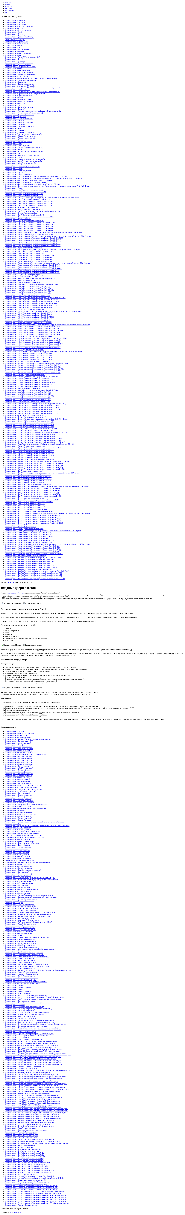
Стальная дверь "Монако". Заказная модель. (21, 907)
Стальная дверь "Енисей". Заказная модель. (21, 910)
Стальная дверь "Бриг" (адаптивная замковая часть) (24, 282)
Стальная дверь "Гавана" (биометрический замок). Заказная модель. (30, 1020)
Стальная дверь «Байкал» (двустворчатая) (20, 136)
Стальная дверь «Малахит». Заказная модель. (21, 974)
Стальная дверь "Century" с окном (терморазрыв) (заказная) (26, 937)
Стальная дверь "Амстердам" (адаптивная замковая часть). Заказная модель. (33, 1057)
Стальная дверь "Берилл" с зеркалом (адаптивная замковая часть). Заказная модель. (35, 1076)
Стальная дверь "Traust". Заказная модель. (20, 958)
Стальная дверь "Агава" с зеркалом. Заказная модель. (24, 955)
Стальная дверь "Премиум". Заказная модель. (21, 1136)
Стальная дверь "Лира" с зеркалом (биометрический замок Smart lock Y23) (32, 494)
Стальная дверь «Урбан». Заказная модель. (20, 980)
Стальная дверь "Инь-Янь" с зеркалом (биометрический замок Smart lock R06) (33, 573)
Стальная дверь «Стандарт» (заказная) (19, 747)
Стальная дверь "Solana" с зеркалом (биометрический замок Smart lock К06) (32, 346)
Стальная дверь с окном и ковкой (17, 43)
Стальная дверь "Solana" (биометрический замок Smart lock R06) (28, 359)
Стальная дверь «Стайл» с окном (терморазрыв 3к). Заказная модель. (30, 912)
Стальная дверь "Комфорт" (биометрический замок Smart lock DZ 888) (31, 429)
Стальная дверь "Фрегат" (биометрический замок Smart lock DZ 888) (30, 382)
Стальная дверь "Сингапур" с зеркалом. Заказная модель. (26, 1130)
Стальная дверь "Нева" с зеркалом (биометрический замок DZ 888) (29, 1170)
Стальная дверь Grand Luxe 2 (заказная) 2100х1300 (23, 789)
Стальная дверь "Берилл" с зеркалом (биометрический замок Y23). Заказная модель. (36, 1087)
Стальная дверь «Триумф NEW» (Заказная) (21, 787)
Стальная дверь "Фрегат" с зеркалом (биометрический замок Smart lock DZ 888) (34, 369)
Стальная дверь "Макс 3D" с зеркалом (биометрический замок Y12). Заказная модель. (36, 1111)
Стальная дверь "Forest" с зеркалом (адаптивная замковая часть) (28, 542)
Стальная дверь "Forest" (13, 169)
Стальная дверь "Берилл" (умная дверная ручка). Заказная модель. (29, 1080)
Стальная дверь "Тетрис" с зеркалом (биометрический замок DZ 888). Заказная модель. (37, 1203)
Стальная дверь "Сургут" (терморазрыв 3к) (21, 213)
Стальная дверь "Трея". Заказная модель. (20, 905)
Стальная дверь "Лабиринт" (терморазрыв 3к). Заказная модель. (28, 914)
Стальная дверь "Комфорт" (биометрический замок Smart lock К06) (29, 423)
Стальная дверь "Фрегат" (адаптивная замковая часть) (25, 375)
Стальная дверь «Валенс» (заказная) (18, 893)
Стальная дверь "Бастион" (14, 985)
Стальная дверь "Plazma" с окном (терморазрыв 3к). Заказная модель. (30, 1139)
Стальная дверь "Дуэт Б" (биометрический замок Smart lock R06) (29, 502)
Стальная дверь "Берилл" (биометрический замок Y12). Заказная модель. (31, 1082)
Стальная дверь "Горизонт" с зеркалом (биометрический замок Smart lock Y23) (34, 467)
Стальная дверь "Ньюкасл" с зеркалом (19, 107)
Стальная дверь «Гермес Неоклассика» (19, 95)
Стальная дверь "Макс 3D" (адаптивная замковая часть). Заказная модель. (32, 1095)
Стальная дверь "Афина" (14, 935)
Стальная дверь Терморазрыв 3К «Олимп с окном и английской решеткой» (32, 92)
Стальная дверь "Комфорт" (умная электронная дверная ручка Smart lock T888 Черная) (36, 419)
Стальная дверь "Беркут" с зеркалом (18, 174)
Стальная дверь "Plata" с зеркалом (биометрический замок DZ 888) (29, 201)
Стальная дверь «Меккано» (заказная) (19, 883)
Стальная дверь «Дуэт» (13, 45)
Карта (7, 12)
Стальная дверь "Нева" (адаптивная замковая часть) (24, 1149)
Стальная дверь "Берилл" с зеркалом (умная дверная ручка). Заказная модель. (33, 1078)
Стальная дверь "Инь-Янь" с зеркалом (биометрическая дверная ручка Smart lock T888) (37, 571)
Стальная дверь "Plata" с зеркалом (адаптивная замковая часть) (28, 199)
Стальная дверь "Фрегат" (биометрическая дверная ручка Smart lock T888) (32, 377)
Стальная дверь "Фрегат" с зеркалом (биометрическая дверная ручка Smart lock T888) (36, 363)
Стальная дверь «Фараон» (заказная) (18, 874)
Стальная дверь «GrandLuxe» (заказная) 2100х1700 (23, 785)
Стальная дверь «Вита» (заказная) (17, 793)
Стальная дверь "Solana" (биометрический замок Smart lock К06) (28, 357)
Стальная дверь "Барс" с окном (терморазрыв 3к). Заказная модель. (29, 1034)
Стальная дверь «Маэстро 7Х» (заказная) (20, 733)
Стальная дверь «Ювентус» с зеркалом (19, 101)
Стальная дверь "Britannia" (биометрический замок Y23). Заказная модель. (32, 1114)
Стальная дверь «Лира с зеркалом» (18, 70)
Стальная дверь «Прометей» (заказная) (19, 764)
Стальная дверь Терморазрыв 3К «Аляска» (20, 67)
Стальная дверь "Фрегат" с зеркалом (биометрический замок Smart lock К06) (33, 373)
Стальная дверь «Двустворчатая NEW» (19, 741)
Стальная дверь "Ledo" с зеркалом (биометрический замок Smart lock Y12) (32, 405)
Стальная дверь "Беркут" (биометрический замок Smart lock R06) (29, 230)
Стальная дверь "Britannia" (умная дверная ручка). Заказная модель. (29, 1120)
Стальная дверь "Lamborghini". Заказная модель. (22, 920)
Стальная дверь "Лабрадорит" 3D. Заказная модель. (24, 207)
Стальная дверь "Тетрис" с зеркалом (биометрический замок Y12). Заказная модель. (35, 1199)
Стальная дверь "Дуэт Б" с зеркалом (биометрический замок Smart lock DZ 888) (34, 523)
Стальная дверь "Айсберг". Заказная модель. (21, 1134)
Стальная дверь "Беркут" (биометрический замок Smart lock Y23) (29, 226)
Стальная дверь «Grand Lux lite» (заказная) (20, 814)
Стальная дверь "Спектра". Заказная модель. (21, 1138)
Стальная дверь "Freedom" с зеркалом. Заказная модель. (25, 1066)
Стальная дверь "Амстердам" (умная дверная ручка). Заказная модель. (30, 1059)
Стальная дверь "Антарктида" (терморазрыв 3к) (22, 167)
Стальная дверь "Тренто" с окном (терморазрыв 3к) (24, 113)
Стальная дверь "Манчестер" (15, 130)
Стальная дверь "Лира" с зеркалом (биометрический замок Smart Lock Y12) (32, 492)
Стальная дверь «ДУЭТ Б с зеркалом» (19, 63)
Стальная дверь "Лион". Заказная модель (20, 1001)
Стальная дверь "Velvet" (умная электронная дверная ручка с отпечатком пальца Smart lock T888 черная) (43, 311)
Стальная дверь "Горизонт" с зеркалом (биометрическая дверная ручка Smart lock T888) (37, 461)
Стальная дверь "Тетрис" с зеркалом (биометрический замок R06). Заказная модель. (35, 1195)
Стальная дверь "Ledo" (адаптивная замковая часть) (24, 388)
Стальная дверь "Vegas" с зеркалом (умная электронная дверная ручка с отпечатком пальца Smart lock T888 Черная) (47, 263)
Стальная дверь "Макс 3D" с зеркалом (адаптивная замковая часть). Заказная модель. (36, 1113)
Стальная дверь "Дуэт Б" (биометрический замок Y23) (25, 506)
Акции (7, 4)
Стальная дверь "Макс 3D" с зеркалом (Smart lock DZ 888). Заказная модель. (33, 1107)
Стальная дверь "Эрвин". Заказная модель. (20, 960)
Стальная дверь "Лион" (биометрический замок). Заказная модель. (29, 1003)
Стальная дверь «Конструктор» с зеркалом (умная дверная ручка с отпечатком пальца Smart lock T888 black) (44, 178)
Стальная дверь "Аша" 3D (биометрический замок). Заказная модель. (30, 1047)
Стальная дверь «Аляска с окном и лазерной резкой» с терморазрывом (31, 78)
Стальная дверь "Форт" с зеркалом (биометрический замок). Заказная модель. (33, 999)
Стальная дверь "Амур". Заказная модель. (20, 930)
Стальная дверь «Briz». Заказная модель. (20, 945)
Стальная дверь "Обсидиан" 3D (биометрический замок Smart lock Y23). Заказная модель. (38, 1055)
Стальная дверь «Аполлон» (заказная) (19, 752)
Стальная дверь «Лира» (13, 69)
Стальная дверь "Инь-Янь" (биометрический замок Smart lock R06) (29, 559)
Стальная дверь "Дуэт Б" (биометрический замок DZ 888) (26, 509)
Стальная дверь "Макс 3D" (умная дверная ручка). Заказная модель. (30, 1099)
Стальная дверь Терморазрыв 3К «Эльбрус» (21, 86)
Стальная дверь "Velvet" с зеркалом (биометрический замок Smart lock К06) (32, 332)
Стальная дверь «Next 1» (14, 28)
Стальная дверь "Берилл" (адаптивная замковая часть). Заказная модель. (31, 1074)
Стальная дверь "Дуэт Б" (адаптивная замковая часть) (24, 498)
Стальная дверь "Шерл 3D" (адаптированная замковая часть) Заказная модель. (33, 1049)
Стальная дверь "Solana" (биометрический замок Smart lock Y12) (28, 353)
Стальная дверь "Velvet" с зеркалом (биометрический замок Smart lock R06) (32, 334)
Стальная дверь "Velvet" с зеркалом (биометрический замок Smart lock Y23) (32, 328)
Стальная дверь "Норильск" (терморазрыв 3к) (22, 155)
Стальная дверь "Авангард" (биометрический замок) (24, 1007)
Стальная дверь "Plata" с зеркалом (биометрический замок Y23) (28, 205)
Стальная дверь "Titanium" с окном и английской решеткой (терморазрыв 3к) (33, 111)
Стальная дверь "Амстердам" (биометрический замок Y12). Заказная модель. (33, 1061)
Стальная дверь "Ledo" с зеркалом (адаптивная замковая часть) (28, 402)
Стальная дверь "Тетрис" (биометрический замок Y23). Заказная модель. (31, 1190)
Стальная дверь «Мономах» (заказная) (19, 760)
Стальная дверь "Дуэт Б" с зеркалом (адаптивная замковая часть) (28, 511)
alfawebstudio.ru (15, 1212)
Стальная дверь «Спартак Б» (15, 24)
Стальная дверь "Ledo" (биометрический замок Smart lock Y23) (28, 394)
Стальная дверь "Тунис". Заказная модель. (20, 926)
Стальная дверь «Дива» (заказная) (17, 778)
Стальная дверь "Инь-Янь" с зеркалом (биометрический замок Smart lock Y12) (33, 575)
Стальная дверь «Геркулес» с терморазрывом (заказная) (25, 754)
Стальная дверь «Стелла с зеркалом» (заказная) (22, 831)
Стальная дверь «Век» (13, 824)
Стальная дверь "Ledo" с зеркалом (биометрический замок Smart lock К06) (32, 413)
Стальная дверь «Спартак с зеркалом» (19, 26)
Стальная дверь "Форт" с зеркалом (17, 993)
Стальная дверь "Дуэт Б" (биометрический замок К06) (25, 504)
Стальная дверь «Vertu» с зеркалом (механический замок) (26, 982)
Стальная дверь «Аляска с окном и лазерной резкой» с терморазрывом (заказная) (34, 822)
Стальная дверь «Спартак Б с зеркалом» (19, 72)
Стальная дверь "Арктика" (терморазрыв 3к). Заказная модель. (28, 739)
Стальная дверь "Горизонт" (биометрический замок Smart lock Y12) (29, 454)
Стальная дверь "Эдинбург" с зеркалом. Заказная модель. (26, 995)
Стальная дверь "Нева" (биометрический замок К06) (24, 1159)
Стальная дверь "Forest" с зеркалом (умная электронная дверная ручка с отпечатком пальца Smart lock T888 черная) (47, 544)
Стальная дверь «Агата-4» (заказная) (18, 751)
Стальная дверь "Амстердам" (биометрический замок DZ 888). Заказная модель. (34, 1064)
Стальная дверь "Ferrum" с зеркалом (18, 991)
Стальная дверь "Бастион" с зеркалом (19, 987)
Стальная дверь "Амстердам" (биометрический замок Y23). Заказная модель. (33, 1062)
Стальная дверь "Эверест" (14, 128)
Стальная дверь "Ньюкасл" (15, 109)
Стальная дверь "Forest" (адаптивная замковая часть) (24, 529)
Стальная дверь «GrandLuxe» (15, 61)
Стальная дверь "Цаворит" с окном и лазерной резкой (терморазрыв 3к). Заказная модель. (38, 1070)
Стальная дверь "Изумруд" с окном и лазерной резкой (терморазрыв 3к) (31, 1028)
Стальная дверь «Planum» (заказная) (18, 858)
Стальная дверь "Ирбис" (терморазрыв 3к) (20, 280)
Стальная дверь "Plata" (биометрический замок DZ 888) (25, 192)
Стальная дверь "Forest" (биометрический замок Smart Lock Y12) (28, 536)
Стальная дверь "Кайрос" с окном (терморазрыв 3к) (24, 275)
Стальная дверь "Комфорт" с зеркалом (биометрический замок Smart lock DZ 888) (35, 442)
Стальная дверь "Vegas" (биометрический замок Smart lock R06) (28, 259)
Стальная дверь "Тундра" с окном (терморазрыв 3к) (24, 147)
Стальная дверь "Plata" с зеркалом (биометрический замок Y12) (28, 203)
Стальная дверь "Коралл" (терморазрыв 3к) (21, 276)
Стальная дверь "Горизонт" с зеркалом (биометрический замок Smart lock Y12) (34, 465)
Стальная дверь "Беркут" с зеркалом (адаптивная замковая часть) (29, 234)
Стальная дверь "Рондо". (14, 903)
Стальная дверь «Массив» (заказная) (18, 758)
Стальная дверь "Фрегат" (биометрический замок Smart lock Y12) (29, 378)
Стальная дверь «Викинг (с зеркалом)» (19, 38)
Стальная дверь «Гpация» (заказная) (18, 772)
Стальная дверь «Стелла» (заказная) (18, 829)
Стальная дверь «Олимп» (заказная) (18, 820)
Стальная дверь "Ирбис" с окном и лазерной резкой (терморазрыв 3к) (30, 278)
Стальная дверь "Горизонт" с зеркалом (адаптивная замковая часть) (29, 459)
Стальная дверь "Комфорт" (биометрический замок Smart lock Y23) (29, 427)
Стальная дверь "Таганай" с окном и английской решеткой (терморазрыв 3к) (33, 1030)
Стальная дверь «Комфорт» (15, 20)
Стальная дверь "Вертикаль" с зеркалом (19, 115)
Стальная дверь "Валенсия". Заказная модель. (21, 908)
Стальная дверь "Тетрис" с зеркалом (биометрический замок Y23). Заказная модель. (35, 1201)
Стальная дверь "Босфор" (14, 153)
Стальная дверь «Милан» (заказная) (18, 847)
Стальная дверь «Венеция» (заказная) (18, 770)
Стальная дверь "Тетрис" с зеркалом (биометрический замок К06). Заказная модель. (35, 1197)
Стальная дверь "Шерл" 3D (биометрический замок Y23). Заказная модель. (32, 1051)
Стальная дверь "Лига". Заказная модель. (20, 976)
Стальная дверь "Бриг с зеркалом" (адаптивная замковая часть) (28, 296)
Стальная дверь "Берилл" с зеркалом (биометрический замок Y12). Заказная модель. (36, 1084)
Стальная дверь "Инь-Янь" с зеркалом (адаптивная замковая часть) (29, 569)
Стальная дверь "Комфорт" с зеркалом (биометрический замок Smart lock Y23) (33, 440)
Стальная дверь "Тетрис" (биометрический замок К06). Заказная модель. (31, 1188)
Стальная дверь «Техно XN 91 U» (17, 90)
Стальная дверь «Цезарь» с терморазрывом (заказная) (24, 837)
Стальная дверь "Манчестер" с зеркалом (19, 132)
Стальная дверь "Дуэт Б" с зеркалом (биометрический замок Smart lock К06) (33, 521)
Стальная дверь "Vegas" (13, 188)
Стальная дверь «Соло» (13, 47)
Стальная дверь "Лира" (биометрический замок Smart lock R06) (28, 475)
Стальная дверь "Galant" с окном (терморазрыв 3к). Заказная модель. (30, 878)
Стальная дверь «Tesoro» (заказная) (18, 891)
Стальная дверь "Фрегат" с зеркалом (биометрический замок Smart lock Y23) (33, 367)
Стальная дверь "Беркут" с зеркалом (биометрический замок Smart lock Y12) (33, 242)
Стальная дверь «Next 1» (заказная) (18, 783)
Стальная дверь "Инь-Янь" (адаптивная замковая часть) (25, 556)
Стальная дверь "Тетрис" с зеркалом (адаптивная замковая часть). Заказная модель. (35, 1191)
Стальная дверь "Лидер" (14, 149)
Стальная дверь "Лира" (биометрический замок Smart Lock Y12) (28, 479)
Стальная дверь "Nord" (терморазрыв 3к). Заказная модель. (26, 964)
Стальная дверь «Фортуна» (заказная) (19, 776)
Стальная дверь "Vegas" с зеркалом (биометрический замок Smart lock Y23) (32, 267)
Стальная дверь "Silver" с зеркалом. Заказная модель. (24, 1039)
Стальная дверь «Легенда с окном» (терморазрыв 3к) (24, 415)
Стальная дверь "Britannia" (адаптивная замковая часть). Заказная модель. (32, 1122)
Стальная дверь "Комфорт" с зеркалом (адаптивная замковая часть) (29, 430)
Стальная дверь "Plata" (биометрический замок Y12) (24, 194)
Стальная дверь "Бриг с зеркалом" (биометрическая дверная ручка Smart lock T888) (35, 298)
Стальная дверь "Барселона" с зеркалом (19, 126)
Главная (8, 3)
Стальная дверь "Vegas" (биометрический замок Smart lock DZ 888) (29, 255)
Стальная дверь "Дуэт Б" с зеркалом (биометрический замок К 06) (29, 217)
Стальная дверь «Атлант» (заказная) (18, 737)
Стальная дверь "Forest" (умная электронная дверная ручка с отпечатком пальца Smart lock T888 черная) (43, 531)
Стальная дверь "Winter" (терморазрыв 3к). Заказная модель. (27, 966)
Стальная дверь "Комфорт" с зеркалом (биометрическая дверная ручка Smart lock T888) (37, 432)
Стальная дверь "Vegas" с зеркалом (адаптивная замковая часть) (28, 261)
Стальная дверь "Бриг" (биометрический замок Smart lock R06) (28, 294)
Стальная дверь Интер (13, 105)
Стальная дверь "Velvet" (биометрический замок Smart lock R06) (28, 321)
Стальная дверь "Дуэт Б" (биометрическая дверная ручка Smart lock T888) (32, 500)
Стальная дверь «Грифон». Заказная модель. (21, 1205)
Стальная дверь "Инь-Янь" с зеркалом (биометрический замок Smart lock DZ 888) (35, 579)
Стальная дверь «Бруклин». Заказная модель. (21, 978)
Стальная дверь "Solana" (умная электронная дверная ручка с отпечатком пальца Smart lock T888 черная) (43, 352)
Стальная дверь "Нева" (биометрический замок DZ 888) (25, 1157)
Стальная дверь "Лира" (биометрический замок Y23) (24, 209)
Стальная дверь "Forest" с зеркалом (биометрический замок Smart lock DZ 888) (34, 554)
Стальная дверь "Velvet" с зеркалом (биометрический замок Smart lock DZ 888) (34, 330)
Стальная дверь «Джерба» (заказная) (18, 868)
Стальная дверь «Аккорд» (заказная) (18, 933)
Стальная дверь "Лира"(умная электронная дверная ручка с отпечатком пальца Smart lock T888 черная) (42, 473)
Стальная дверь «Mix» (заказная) (17, 885)
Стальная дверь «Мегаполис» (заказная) (19, 803)
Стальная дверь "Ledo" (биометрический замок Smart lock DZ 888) (29, 396)
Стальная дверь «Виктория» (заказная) (19, 749)
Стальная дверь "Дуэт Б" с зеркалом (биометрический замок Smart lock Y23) (33, 519)
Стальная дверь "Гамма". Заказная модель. (20, 962)
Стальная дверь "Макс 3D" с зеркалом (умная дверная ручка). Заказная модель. (34, 1097)
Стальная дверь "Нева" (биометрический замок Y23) (24, 1155)
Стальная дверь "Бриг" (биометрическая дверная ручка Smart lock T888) (31, 284)
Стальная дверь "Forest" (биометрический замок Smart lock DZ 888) (29, 540)
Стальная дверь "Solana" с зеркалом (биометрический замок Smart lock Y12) (32, 340)
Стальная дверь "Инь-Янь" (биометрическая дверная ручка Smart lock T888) (33, 558)
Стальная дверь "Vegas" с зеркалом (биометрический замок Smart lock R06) (32, 273)
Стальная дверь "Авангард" (15, 1005)
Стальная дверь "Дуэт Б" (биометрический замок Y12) (25, 507)
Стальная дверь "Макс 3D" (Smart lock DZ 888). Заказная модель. (28, 1105)
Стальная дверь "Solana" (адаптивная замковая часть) (24, 350)
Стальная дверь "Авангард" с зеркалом (19, 1010)
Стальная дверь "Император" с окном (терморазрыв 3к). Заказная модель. (32, 880)
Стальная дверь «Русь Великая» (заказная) (20, 791)
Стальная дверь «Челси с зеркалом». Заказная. (22, 843)
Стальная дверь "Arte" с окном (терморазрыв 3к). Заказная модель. (29, 949)
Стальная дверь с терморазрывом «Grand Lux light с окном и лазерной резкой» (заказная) (37, 826)
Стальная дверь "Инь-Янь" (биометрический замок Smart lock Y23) (29, 565)
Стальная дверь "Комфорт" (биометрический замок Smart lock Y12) (29, 425)
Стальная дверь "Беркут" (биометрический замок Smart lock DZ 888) (30, 223)
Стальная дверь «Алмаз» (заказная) (18, 816)
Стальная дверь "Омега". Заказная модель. (20, 943)
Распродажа (9, 10)
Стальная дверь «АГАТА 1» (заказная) (19, 768)
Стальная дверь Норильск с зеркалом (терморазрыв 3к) (25, 159)
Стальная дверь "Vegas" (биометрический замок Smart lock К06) (28, 257)
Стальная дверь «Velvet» (14, 97)
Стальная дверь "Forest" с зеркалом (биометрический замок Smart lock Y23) (32, 552)
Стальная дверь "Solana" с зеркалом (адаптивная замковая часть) (28, 336)
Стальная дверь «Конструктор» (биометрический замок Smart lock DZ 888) (32, 184)
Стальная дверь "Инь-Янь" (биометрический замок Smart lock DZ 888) (31, 567)
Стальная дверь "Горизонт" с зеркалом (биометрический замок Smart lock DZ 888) (35, 469)
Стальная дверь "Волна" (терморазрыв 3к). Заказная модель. (27, 1182)
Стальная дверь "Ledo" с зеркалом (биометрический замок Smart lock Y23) (32, 407)
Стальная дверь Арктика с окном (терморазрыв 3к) (23, 134)
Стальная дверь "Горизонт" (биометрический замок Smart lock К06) (29, 452)
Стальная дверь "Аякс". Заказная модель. (20, 928)
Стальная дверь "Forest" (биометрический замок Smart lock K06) (28, 534)
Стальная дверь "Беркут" (14, 172)
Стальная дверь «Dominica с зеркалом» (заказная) (23, 870)
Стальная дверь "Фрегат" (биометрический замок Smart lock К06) (29, 384)
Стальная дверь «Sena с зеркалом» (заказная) (21, 889)
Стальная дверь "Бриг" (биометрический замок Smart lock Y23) (28, 288)
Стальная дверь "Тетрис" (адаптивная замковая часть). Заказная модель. (31, 1186)
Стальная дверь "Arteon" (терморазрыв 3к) (20, 163)
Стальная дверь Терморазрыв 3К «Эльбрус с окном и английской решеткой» (33, 88)
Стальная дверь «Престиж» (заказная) (19, 932)
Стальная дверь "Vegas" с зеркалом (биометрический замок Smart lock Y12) (32, 265)
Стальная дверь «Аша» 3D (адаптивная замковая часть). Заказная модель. (32, 1045)
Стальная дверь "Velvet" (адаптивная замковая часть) (24, 309)
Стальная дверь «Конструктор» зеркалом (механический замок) (28, 180)
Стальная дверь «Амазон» (14, 51)
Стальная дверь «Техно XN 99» (16, 76)
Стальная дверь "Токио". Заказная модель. (20, 1128)
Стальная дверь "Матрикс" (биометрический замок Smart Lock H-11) (30, 1176)
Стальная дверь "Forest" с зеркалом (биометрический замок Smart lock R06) (32, 546)
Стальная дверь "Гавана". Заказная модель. (21, 1018)
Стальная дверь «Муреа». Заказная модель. (20, 1032)
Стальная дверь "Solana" (14, 157)
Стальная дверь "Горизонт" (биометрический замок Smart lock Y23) (29, 455)
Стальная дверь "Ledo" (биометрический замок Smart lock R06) (28, 400)
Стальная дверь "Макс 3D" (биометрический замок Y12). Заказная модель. (32, 1101)
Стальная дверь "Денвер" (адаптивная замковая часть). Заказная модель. (31, 1041)
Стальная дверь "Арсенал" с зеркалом (19, 122)
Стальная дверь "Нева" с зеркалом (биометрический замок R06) (28, 1172)
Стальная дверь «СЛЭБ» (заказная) (18, 828)
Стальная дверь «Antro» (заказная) (17, 864)
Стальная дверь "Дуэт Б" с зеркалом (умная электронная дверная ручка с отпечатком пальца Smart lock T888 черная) (47, 513)
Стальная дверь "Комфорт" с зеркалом (19, 119)
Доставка (8, 8)
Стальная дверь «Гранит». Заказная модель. (21, 941)
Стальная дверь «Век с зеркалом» (17, 49)
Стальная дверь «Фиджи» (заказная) (18, 876)
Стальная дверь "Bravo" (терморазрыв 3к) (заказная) (24, 953)
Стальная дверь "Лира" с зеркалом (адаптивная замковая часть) (28, 484)
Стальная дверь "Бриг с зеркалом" (17, 146)
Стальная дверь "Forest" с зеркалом (18, 171)
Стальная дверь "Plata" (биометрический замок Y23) (24, 196)
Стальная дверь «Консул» (14, 34)
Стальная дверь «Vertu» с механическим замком (22, 984)
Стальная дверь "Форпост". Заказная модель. (21, 972)
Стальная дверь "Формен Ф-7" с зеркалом (20, 527)
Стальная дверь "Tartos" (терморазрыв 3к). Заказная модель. (27, 957)
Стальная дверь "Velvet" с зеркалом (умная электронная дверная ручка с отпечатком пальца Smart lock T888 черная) (47, 325)
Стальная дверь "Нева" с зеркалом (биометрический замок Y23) (28, 1168)
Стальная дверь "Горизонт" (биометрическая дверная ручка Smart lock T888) (33, 448)
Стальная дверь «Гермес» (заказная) (18, 806)
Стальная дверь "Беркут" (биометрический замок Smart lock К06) (29, 228)
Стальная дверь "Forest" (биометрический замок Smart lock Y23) (28, 538)
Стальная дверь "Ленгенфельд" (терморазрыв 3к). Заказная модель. (29, 1126)
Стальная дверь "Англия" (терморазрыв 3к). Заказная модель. (27, 916)
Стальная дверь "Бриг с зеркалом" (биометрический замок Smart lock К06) (32, 305)
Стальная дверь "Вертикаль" (15, 117)
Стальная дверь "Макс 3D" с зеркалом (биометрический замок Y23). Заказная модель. (36, 1109)
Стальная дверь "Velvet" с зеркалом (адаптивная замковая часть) (28, 323)
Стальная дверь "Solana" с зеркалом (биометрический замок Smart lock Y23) (32, 342)
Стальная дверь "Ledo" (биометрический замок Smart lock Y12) (28, 392)
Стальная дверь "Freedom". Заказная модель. (21, 1068)
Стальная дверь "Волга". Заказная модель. (20, 1145)
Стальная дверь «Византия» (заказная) (19, 774)
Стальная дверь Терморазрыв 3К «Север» (20, 74)
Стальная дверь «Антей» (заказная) (18, 743)
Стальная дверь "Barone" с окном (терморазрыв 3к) (24, 151)
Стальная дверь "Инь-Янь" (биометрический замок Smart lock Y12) (29, 563)
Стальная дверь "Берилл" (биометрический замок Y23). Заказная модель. (31, 1086)
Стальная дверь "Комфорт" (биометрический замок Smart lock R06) (29, 421)
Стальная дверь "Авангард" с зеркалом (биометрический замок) (28, 1009)
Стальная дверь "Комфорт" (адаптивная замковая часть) (25, 417)
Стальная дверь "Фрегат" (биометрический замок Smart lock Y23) (29, 380)
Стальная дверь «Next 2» (14, 32)
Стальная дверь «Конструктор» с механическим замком (25, 182)
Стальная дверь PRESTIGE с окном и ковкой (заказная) (25, 808)
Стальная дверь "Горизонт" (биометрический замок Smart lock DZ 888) (31, 457)
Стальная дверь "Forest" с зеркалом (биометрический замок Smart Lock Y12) (33, 550)
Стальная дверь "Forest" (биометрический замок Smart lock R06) (28, 532)
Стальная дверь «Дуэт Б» (14, 59)
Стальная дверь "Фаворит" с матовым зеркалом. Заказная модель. (29, 895)
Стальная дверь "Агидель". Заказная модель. (21, 1147)
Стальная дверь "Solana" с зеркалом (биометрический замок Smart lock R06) (32, 348)
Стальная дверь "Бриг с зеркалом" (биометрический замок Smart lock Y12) (32, 300)
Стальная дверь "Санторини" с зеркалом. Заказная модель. (26, 1026)
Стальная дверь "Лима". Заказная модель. (20, 1016)
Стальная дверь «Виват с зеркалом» (18, 53)
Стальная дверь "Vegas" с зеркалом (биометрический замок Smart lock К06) (32, 271)
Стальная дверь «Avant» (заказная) (17, 856)
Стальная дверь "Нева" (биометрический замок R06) (24, 1161)
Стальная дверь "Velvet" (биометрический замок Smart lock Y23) (28, 315)
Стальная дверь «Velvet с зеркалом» (18, 99)
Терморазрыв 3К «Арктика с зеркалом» (19, 860)
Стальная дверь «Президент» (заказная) (19, 801)
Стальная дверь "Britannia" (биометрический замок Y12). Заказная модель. (32, 1116)
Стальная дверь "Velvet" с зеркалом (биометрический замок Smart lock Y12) (32, 326)
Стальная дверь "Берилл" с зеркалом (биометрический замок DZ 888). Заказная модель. (37, 1089)
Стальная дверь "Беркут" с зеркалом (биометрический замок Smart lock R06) (33, 246)
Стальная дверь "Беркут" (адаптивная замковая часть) (24, 221)
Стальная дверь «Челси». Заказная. (18, 845)
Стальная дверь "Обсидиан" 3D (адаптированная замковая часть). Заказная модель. (35, 1053)
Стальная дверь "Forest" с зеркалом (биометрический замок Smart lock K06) (32, 548)
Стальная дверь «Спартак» (15, 22)
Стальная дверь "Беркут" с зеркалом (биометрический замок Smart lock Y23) (33, 240)
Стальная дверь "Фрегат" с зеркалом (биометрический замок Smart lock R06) (33, 371)
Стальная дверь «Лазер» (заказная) (17, 779)
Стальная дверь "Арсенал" (15, 121)
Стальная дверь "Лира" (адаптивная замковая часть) (24, 471)
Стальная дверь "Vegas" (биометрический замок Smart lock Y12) (28, 251)
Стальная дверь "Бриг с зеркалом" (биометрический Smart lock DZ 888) (31, 303)
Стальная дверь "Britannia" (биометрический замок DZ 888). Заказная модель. (33, 1118)
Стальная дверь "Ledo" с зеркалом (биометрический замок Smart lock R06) (32, 411)
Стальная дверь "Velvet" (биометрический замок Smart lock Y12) (28, 313)
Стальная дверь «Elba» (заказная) (17, 853)
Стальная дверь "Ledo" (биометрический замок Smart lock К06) (28, 398)
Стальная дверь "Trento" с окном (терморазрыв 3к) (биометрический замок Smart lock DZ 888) (39, 444)
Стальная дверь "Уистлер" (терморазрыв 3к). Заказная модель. (28, 1124)
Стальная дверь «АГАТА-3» (15, 810)
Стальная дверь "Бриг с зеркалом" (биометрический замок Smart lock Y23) (32, 301)
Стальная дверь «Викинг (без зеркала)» (19, 36)
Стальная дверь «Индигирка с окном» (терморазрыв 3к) (25, 1180)
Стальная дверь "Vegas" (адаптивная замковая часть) (24, 248)
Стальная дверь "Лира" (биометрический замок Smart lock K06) (28, 477)
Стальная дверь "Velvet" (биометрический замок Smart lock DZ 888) (29, 317)
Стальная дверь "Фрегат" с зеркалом (18, 142)
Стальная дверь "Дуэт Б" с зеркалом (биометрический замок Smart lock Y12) (33, 517)
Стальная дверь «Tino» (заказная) (17, 855)
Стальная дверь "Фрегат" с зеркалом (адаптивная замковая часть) (29, 361)
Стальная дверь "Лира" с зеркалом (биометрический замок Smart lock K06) (32, 490)
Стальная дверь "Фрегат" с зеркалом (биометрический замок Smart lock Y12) (33, 365)
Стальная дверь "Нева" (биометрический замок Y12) (24, 1153)
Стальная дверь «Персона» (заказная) (18, 812)
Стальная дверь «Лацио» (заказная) (18, 766)
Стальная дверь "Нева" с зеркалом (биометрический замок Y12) (28, 1166)
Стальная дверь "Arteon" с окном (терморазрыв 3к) (23, 161)
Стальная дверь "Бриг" (13, 144)
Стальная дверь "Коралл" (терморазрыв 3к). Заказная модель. (27, 1012)
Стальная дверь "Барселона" (15, 124)
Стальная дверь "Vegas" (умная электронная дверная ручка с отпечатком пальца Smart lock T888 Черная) (43, 249)
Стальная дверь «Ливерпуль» (15, 82)
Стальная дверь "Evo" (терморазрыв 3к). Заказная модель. (26, 1184)
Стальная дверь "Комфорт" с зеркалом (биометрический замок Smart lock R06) (33, 434)
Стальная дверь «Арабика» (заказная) (18, 866)
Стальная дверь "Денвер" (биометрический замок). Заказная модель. (30, 1043)
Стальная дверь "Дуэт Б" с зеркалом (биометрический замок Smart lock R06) (33, 515)
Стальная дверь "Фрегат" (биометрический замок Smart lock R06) (29, 386)
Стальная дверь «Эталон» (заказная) (18, 797)
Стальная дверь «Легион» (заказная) (18, 795)
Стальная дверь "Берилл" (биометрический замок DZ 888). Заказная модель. (33, 1091)
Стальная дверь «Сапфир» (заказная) (18, 818)
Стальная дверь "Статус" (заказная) (18, 951)
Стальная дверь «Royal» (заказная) (17, 887)
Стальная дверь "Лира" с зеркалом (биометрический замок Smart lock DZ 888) (33, 496)
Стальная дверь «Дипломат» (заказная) (19, 841)
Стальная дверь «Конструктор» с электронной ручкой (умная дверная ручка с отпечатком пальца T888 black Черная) (47, 186)
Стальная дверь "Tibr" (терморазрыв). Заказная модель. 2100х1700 (29, 922)
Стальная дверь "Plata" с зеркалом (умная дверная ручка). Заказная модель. (32, 211)
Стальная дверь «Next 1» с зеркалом (18, 30)
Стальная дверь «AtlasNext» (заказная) (19, 762)
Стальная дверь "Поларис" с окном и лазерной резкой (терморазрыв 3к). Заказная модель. (38, 970)
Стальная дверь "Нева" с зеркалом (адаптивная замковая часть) (28, 1163)
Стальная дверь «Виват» (14, 55)
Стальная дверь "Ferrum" (14, 989)
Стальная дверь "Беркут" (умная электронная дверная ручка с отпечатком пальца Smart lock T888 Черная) (43, 232)
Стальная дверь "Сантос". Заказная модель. (21, 899)
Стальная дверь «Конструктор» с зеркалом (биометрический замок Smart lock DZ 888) (36, 176)
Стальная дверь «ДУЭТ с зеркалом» (18, 65)
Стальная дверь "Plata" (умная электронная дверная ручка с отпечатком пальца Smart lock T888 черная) (42, 198)
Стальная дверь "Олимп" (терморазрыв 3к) (21, 138)
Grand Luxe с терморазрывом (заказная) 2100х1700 (23, 835)
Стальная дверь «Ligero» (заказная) (18, 881)
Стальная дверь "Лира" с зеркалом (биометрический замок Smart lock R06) (32, 488)
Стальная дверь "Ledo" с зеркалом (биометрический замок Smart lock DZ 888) (33, 409)
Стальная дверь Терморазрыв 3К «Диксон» (21, 80)
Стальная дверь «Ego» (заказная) (17, 872)
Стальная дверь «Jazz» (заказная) (17, 849)
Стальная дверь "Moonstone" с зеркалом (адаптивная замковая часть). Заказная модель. (36, 1143)
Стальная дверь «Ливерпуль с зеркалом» (20, 84)
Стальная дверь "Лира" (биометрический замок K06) (24, 215)
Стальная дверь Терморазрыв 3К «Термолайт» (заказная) (25, 804)
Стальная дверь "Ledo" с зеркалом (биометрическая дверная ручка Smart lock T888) (35, 404)
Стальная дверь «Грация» (14, 731)
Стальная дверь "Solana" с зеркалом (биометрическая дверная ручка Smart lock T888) (36, 338)
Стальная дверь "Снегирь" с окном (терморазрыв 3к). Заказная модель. (31, 897)
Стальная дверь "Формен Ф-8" (16, 525)
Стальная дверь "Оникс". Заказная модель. (20, 924)
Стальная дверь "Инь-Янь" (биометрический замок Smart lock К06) (29, 561)
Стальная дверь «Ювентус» (15, 103)
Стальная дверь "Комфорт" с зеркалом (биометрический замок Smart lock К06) (33, 436)
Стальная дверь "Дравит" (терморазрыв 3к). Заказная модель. (27, 1093)
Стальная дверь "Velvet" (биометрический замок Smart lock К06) (28, 319)
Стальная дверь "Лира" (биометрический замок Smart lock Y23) (28, 481)
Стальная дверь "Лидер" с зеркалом (18, 219)
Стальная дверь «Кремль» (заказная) (18, 799)
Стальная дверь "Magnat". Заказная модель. (21, 947)
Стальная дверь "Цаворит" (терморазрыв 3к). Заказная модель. (28, 1072)
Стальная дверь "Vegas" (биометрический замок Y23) (24, 253)
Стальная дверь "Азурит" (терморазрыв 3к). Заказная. (24, 1014)
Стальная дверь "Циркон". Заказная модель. (21, 1132)
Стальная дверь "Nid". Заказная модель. (19, 918)
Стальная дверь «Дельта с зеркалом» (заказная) (22, 833)
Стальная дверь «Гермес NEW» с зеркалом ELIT (22, 57)
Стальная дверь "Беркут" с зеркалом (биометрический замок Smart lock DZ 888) (34, 238)
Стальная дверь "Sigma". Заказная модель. (20, 968)
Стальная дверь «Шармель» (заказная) (19, 756)
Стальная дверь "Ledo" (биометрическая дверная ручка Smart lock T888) (31, 390)
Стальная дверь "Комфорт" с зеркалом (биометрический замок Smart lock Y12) (33, 438)
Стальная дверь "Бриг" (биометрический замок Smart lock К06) (28, 292)
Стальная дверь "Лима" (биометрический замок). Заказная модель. (29, 1022)
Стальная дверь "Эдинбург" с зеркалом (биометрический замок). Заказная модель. (35, 997)
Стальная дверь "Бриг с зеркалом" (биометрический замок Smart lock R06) (32, 307)
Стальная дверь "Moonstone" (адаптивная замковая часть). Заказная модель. (32, 1141)
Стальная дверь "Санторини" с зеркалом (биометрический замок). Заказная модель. (35, 1024)
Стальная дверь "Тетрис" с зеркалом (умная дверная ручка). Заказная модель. (33, 1193)
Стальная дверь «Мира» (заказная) (17, 839)
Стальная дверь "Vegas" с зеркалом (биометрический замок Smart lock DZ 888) (33, 269)
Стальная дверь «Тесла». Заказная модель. (20, 939)
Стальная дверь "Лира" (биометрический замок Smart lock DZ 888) (29, 482)
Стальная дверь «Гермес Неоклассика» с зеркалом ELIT (25, 94)
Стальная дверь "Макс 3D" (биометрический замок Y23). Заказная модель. (32, 1103)
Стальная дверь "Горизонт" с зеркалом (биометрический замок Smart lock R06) (34, 463)
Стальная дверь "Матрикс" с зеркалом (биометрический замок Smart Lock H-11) (34, 1178)
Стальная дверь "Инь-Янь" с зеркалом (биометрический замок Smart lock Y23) (33, 577)
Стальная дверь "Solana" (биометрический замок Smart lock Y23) (28, 355)
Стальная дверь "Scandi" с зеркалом (18, 165)
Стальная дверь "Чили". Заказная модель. (20, 1174)
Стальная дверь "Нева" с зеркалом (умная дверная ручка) (26, 1164)
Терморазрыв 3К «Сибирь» (15, 40)
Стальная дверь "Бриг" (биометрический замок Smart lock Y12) (28, 286)
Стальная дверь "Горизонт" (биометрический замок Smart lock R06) (29, 450)
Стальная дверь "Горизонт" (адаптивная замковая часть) (25, 446)
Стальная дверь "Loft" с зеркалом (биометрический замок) (26, 1035)
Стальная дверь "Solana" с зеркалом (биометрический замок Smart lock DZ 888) (34, 344)
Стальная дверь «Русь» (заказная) (17, 745)
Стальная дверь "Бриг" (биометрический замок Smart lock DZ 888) (29, 290)
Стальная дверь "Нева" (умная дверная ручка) (22, 1151)
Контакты (8, 6)
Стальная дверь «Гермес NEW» (16, 42)
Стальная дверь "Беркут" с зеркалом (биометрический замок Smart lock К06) (33, 244)
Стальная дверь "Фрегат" (14, 140)
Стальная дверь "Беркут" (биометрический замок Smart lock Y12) (29, 224)
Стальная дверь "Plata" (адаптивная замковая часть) (24, 190)
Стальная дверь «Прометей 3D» (16, 735)
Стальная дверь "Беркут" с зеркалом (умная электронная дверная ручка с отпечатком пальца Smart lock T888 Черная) (48, 236)
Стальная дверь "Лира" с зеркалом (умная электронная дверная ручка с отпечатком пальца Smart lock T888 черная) (47, 486)
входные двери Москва (15, 593)
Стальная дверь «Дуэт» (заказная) (17, 781)
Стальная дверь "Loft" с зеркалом (17, 1037)
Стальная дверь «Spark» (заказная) (17, 851)
